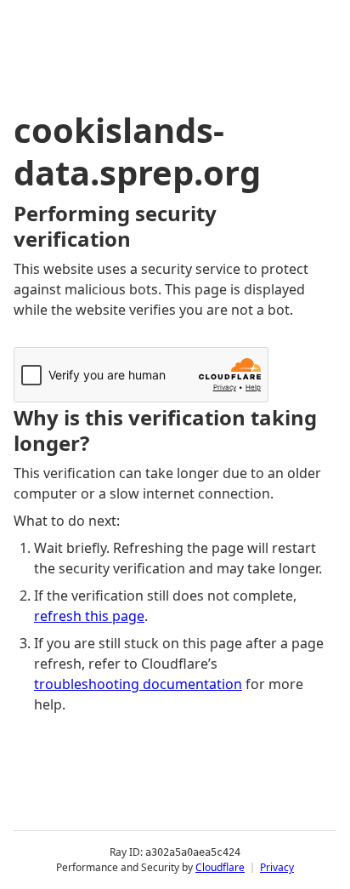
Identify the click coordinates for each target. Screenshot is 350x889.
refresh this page (89, 616)
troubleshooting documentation (138, 684)
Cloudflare (220, 867)
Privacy (277, 867)
